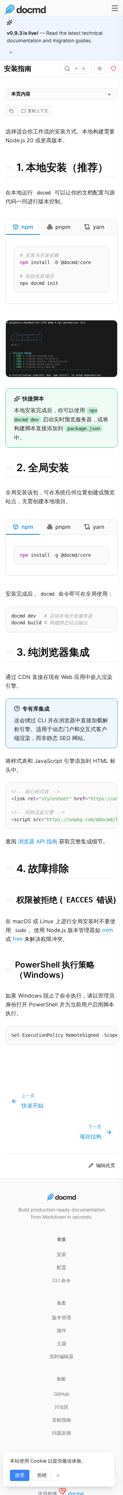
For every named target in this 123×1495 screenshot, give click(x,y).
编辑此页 (105, 1165)
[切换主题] (99, 68)
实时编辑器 (61, 1356)
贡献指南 (61, 1420)
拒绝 (42, 1475)
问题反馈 (61, 1433)
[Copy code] (100, 256)
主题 (61, 1343)
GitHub (61, 1394)
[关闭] (11, 52)
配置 (61, 1267)
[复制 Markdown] (12, 111)
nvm (107, 930)
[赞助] (113, 68)
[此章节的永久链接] (9, 167)
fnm (18, 938)
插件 (61, 1330)
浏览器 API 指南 (37, 841)
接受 (20, 1475)
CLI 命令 (61, 1280)
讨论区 (61, 1407)
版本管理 (61, 1317)
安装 (61, 1254)
